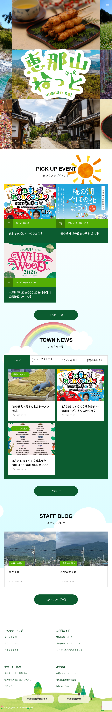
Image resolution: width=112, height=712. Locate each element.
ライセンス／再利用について (69, 650)
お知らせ (56, 491)
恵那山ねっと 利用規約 (15, 673)
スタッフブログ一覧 (56, 599)
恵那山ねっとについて (66, 673)
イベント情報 (10, 637)
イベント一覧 (56, 315)
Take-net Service (64, 686)
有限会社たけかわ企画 (66, 680)
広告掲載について (64, 637)
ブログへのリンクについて (68, 644)
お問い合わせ (10, 686)
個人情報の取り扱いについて (17, 680)
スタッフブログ (11, 650)
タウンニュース (11, 644)
